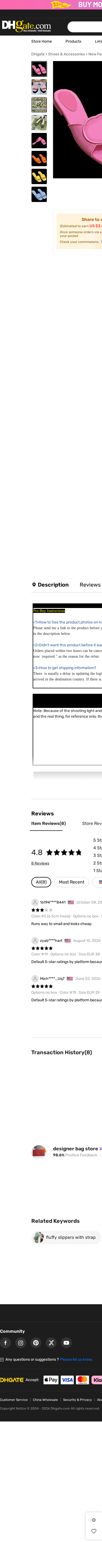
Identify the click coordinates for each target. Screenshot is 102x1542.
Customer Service (14, 1400)
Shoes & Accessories (66, 54)
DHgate (38, 54)
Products (73, 41)
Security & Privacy (77, 1400)
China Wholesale (45, 1400)
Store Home (41, 41)
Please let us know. (76, 1359)
